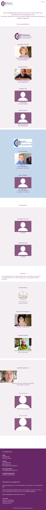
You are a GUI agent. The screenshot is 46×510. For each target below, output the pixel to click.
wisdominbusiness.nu (23, 368)
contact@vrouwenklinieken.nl (11, 465)
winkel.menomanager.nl (23, 311)
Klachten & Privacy (6, 503)
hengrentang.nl (23, 287)
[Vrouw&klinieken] (7, 3)
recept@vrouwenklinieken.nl (10, 470)
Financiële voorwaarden (8, 501)
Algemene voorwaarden (8, 500)
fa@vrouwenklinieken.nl (9, 474)
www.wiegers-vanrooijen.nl (23, 168)
